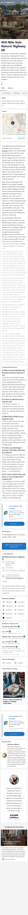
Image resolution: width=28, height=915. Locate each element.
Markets (8, 101)
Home (3, 101)
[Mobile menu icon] (2, 2)
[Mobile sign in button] (23, 2)
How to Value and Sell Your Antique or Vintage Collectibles (12, 701)
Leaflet (10, 134)
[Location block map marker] (12, 123)
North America (16, 101)
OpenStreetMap (17, 134)
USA (22, 101)
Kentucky (4, 103)
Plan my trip (13, 523)
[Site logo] (9, 2)
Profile (3, 88)
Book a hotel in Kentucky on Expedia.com (14, 546)
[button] (14, 124)
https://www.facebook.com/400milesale (15, 570)
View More (4, 581)
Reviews (11, 88)
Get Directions (21, 138)
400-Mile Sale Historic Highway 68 (14, 578)
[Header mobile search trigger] (26, 2)
